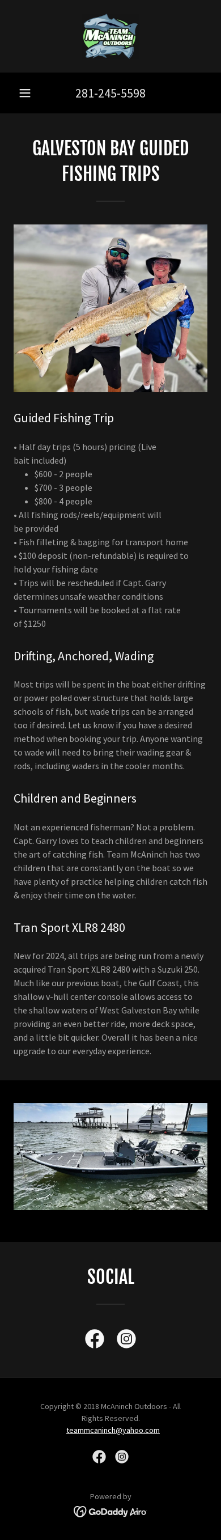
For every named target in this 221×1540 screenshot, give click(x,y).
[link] (110, 36)
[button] (25, 93)
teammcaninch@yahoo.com (113, 1430)
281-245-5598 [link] (110, 93)
